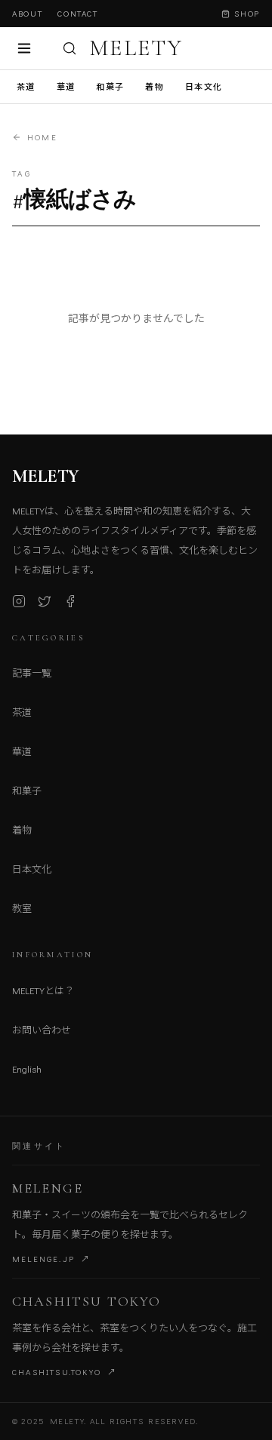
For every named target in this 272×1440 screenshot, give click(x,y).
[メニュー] (24, 48)
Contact (77, 13)
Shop (247, 13)
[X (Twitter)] (44, 601)
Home (42, 137)
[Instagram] (19, 601)
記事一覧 (31, 672)
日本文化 (203, 86)
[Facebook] (70, 601)
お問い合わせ (41, 1029)
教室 (22, 907)
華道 (66, 86)
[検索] (69, 48)
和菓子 (110, 86)
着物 (154, 86)
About (27, 13)
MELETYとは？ (43, 990)
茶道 (26, 86)
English (27, 1068)
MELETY (136, 48)
